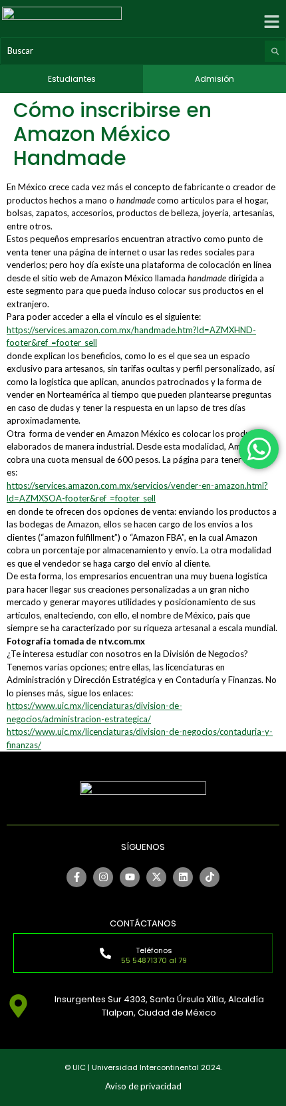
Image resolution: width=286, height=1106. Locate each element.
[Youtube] (130, 877)
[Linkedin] (183, 877)
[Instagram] (103, 877)
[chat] (259, 449)
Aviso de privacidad (143, 1086)
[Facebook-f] (76, 877)
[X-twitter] (156, 877)
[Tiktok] (209, 877)
